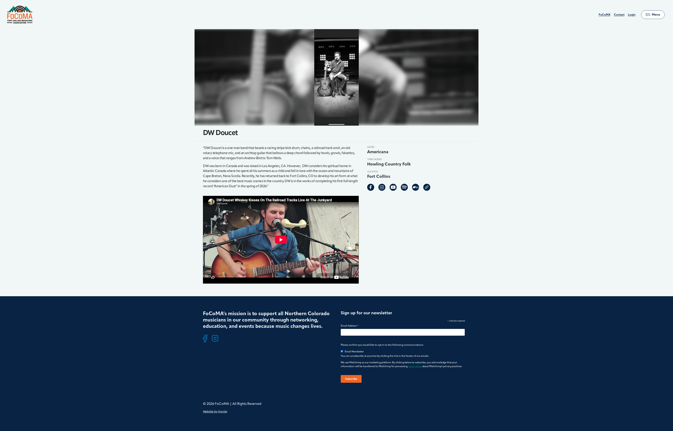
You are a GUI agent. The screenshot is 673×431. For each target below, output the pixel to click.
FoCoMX (604, 14)
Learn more (415, 366)
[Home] (19, 15)
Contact (619, 14)
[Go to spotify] (404, 187)
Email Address (350, 326)
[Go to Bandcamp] (415, 187)
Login (631, 14)
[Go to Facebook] (370, 187)
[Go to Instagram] (382, 187)
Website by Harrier (215, 411)
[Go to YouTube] (393, 187)
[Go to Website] (426, 187)
